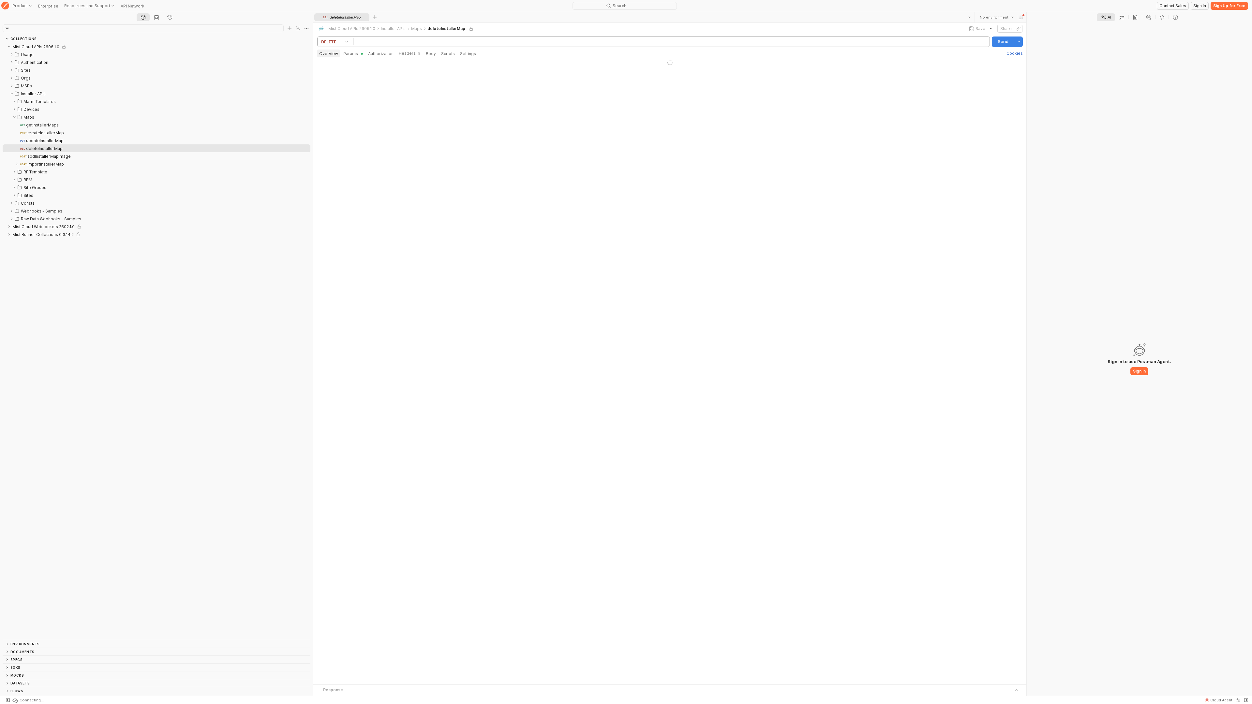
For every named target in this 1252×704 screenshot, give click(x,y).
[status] (28, 700)
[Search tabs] (969, 17)
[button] (1021, 17)
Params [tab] (350, 53)
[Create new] (289, 28)
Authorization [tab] (381, 53)
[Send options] (1018, 42)
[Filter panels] (7, 28)
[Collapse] (9, 46)
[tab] (143, 17)
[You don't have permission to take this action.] (375, 17)
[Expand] (11, 54)
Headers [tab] (410, 53)
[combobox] (996, 17)
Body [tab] (431, 53)
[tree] (156, 341)
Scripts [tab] (448, 53)
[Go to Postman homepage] (5, 6)
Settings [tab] (468, 53)
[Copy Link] (1018, 29)
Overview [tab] (328, 53)
